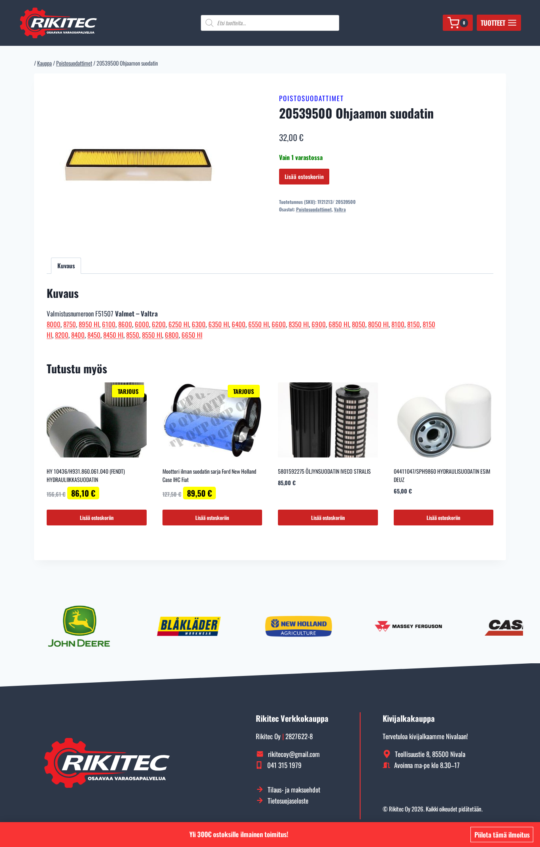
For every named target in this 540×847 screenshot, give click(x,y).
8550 (132, 335)
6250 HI (178, 324)
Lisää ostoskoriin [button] (96, 517)
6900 (319, 324)
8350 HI (299, 324)
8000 (53, 324)
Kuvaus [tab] (66, 265)
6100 (108, 324)
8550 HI (152, 335)
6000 (142, 324)
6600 (279, 324)
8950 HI (89, 324)
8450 (93, 335)
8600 (125, 324)
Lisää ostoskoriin (304, 176)
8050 (358, 324)
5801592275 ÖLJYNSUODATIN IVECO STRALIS (324, 471)
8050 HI (378, 324)
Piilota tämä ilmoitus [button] (502, 834)
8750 (69, 324)
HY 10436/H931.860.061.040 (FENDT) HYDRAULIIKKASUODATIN (86, 475)
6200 (159, 324)
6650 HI (191, 335)
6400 (238, 324)
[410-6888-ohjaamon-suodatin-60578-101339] (138, 165)
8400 (78, 335)
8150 (413, 324)
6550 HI (258, 324)
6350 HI (218, 324)
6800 (172, 335)
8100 (397, 324)
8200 (61, 335)
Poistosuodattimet (311, 98)
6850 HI (339, 324)
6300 (199, 324)
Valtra (340, 209)
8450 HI (113, 335)
